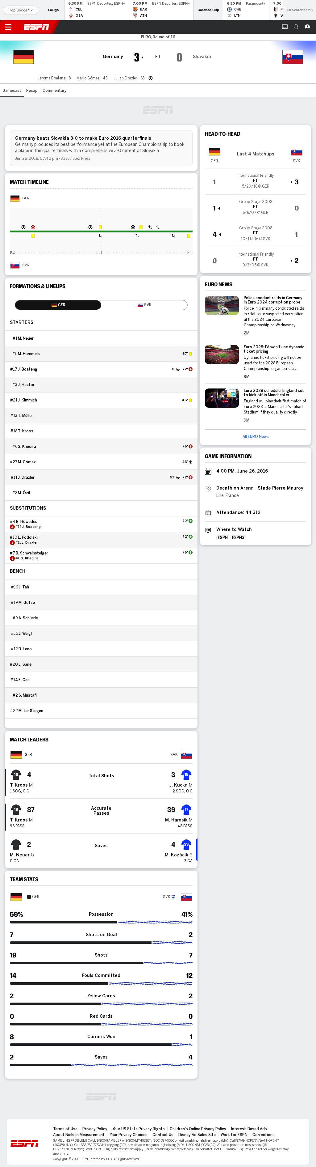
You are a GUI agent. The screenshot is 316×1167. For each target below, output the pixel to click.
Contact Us (162, 1135)
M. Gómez (27, 462)
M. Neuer (26, 338)
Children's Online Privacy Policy (198, 1129)
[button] (296, 26)
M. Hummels (29, 354)
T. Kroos (25, 431)
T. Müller (25, 416)
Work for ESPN (234, 1135)
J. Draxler (26, 477)
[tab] (58, 305)
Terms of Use (65, 1129)
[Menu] (8, 27)
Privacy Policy (94, 1129)
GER (26, 198)
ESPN (36, 27)
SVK (25, 265)
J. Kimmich (27, 400)
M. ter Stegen (31, 711)
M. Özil (24, 493)
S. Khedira (27, 446)
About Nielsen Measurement (79, 1135)
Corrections (263, 1135)
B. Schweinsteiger (32, 553)
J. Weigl (25, 633)
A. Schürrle (28, 618)
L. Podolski (28, 537)
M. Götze (27, 602)
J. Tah (24, 587)
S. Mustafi (28, 695)
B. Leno (25, 649)
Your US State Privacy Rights (138, 1129)
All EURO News (256, 437)
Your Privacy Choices (129, 1135)
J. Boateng (27, 369)
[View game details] (255, 181)
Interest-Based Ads (249, 1129)
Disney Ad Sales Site (197, 1135)
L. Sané (25, 664)
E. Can (24, 680)
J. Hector (26, 385)
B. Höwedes (26, 522)
